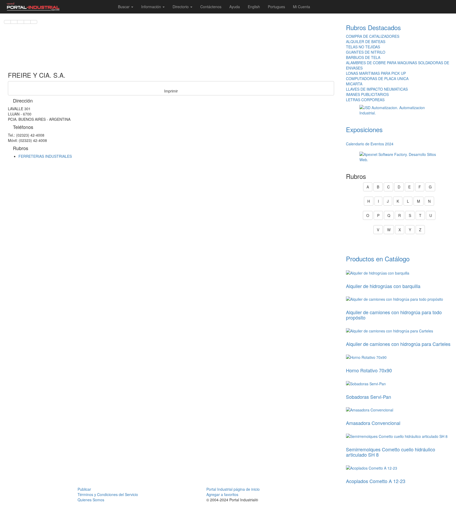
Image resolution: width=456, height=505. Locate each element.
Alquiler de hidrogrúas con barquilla (383, 285)
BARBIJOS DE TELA (363, 57)
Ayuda (234, 6)
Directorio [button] (181, 6)
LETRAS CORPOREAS (365, 99)
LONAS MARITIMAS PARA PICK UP (376, 73)
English (254, 6)
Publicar (84, 489)
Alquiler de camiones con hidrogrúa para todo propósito (394, 315)
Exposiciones (364, 129)
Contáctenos (210, 6)
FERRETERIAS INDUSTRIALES (45, 156)
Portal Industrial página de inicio (233, 489)
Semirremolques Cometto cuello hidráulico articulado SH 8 (390, 452)
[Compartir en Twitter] (14, 22)
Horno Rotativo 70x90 (369, 370)
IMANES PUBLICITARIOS (367, 94)
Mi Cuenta (301, 6)
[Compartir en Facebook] (7, 22)
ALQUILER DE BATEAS (365, 41)
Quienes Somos (91, 499)
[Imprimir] (33, 22)
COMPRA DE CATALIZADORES (372, 36)
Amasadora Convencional (373, 422)
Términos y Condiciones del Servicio (108, 494)
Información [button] (151, 6)
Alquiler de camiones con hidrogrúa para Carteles (398, 343)
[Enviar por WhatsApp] (20, 22)
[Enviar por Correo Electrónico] (27, 22)
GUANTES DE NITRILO (365, 52)
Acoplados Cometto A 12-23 (375, 481)
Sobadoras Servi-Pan (368, 396)
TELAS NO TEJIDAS (363, 46)
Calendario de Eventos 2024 (369, 143)
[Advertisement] (171, 45)
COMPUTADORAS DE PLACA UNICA (377, 78)
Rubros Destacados (373, 27)
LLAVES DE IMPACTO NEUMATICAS (377, 89)
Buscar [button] (124, 6)
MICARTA (354, 83)
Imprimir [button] (171, 91)
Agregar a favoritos (222, 494)
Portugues (276, 6)
